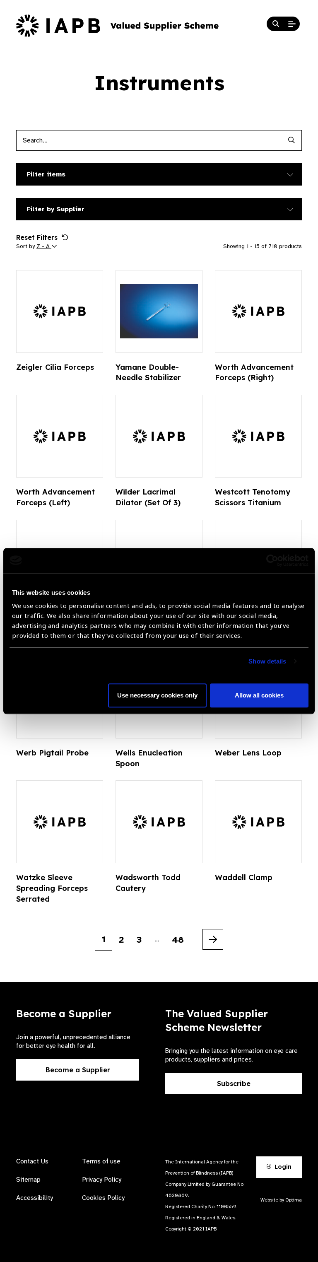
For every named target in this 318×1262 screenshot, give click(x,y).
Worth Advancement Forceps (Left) (55, 497)
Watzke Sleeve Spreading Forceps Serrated (52, 888)
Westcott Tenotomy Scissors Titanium (252, 497)
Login (282, 1166)
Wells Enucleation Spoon (149, 758)
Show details (267, 661)
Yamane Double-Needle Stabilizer (148, 372)
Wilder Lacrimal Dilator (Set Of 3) (148, 497)
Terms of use (101, 1161)
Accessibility (34, 1198)
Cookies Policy (103, 1198)
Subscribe (234, 1083)
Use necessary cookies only (157, 695)
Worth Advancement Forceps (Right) (254, 372)
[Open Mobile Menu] (292, 24)
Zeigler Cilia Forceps (55, 367)
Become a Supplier (78, 1070)
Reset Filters (37, 237)
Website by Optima (281, 1200)
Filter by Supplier (55, 209)
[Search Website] (276, 24)
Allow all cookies (259, 695)
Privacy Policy (101, 1179)
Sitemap (28, 1179)
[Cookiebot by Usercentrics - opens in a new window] (272, 560)
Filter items (45, 174)
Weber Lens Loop (248, 753)
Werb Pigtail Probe (52, 753)
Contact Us (32, 1161)
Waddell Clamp (243, 877)
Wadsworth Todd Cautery (148, 883)
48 (178, 939)
